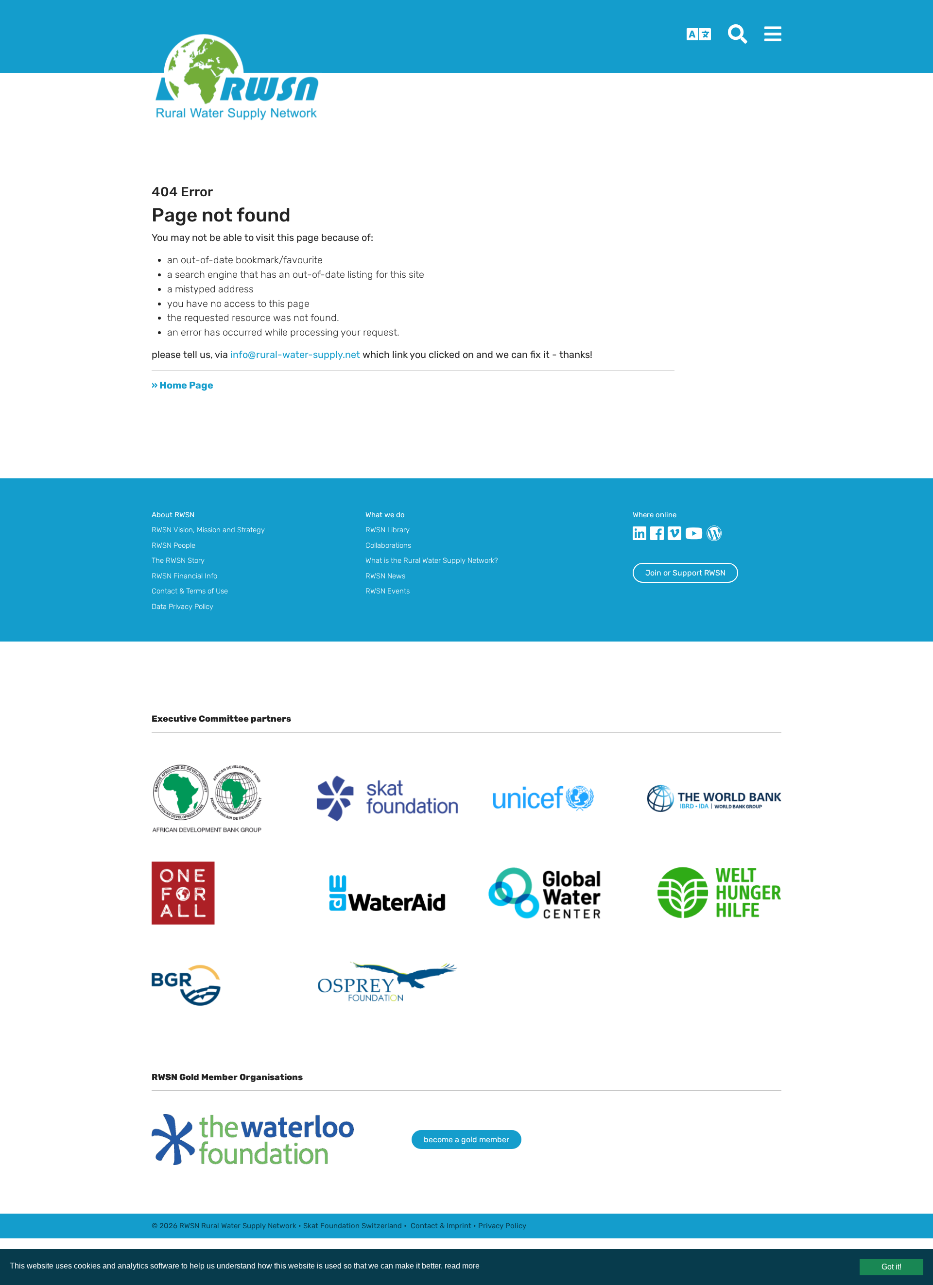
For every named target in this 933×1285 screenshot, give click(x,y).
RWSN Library (387, 529)
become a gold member (466, 1139)
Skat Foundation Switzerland (352, 1225)
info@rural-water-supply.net (295, 354)
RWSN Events (387, 591)
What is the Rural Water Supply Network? (431, 560)
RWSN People (173, 545)
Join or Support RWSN (685, 572)
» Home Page (182, 385)
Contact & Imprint (441, 1225)
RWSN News (385, 576)
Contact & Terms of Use (190, 591)
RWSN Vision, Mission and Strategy (208, 529)
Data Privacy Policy (182, 606)
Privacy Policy (502, 1225)
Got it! (891, 1267)
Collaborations (388, 545)
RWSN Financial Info (184, 576)
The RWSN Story (178, 560)
